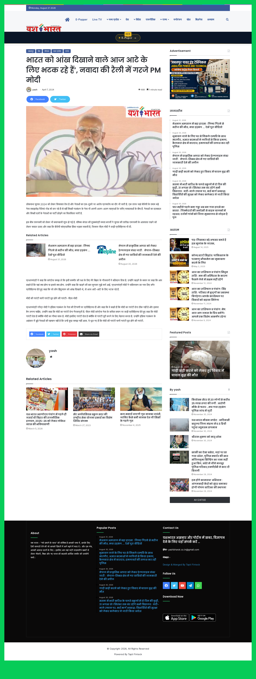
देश (127, 19)
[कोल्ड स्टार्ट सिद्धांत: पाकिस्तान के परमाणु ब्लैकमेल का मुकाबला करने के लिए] (179, 260)
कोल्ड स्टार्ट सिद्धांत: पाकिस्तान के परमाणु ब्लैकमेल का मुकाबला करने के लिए (210, 259)
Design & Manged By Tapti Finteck (181, 564)
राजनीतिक (150, 19)
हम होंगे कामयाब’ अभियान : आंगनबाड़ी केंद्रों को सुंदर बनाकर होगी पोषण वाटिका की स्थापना (209, 483)
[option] (200, 360)
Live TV (97, 19)
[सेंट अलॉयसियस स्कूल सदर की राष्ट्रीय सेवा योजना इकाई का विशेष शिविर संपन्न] (94, 399)
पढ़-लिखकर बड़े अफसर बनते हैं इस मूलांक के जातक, (209, 241)
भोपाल (46, 51)
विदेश (138, 19)
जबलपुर (31, 51)
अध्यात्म (210, 19)
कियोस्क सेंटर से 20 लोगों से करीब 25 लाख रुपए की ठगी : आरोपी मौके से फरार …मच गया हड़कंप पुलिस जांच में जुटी (211, 405)
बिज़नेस (198, 19)
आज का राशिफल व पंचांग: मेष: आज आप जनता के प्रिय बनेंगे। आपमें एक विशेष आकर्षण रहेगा (209, 313)
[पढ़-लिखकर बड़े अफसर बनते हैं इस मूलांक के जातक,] (179, 244)
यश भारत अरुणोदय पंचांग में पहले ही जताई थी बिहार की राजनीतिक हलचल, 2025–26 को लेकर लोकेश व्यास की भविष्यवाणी (46, 419)
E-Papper (81, 19)
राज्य (164, 19)
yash (34, 89)
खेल (189, 19)
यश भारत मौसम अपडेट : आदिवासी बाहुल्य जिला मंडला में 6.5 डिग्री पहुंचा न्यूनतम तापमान (211, 423)
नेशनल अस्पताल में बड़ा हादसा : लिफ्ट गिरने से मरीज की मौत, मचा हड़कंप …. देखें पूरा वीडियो (69, 250)
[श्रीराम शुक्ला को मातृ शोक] (179, 441)
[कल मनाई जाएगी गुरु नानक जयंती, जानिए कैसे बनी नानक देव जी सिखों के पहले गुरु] (141, 399)
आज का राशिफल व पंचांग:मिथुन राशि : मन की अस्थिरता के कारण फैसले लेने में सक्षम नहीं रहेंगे (210, 275)
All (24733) (200, 499)
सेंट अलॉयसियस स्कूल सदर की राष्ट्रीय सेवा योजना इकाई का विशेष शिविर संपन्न (92, 418)
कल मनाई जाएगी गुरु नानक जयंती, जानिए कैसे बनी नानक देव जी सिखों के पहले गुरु (140, 417)
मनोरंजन (178, 19)
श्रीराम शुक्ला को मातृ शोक (207, 437)
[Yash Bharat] (43, 28)
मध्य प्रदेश (113, 19)
